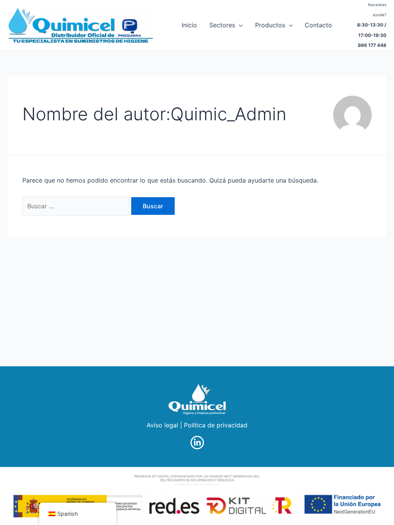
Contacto (318, 25)
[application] (239, 25)
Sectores (222, 25)
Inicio (189, 25)
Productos (270, 25)
